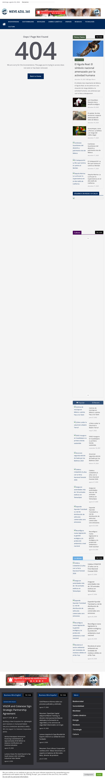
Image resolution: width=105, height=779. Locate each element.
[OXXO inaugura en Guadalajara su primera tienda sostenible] (80, 439)
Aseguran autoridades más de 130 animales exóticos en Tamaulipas (93, 493)
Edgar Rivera (91, 79)
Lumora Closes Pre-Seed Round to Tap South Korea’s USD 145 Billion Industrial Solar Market (18, 756)
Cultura (11, 27)
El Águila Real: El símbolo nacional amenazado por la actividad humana (85, 69)
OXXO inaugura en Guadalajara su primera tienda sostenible (94, 441)
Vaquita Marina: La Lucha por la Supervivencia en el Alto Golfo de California (94, 179)
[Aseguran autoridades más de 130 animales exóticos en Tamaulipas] (80, 492)
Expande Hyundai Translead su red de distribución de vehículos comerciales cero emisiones (94, 515)
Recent (96, 403)
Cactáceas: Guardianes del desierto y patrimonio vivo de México (94, 148)
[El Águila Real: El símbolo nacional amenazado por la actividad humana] (88, 49)
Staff (15, 718)
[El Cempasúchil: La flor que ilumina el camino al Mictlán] (79, 165)
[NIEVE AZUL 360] (4, 24)
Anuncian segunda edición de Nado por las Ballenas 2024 (94, 457)
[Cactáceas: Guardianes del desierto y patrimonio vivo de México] (79, 150)
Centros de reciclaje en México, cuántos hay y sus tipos (94, 411)
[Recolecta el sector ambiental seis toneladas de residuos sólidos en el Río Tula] (79, 653)
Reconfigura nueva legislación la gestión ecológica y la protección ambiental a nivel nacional (94, 539)
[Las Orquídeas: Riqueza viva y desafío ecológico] (79, 104)
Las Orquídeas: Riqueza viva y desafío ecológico (94, 102)
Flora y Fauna (79, 60)
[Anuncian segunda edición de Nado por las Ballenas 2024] (80, 457)
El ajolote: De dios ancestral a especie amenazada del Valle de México (94, 116)
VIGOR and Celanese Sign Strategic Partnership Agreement (17, 709)
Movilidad (41, 22)
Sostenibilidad (28, 22)
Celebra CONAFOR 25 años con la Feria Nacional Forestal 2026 (94, 475)
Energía (68, 22)
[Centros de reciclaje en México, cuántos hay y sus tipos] (80, 411)
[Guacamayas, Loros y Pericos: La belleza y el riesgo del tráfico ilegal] (79, 133)
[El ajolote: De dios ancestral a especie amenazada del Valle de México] (79, 118)
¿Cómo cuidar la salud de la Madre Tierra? (94, 425)
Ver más (99, 37)
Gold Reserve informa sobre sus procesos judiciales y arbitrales (50, 703)
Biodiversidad (13, 22)
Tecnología (89, 22)
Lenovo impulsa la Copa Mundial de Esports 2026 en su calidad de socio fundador (52, 736)
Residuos (78, 22)
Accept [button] (99, 774)
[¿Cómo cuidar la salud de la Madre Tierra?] (80, 425)
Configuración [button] (88, 774)
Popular (81, 403)
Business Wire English (10, 701)
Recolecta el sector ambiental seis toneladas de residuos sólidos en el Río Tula (94, 650)
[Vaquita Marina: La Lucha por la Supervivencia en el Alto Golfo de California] (79, 180)
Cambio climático (55, 22)
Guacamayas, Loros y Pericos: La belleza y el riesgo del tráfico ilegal (95, 132)
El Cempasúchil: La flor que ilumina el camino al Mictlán (94, 163)
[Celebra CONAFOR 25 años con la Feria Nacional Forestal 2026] (80, 474)
